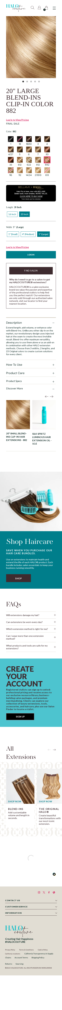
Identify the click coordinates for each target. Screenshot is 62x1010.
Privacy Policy (10, 950)
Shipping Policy (37, 957)
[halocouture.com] (16, 8)
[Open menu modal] (54, 8)
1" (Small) (13, 234)
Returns (8, 964)
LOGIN (31, 254)
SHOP (18, 578)
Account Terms (21, 957)
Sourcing (19, 964)
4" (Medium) (28, 234)
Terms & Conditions (26, 950)
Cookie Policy (43, 950)
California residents (12, 954)
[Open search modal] (32, 8)
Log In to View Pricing (17, 120)
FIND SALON (31, 270)
